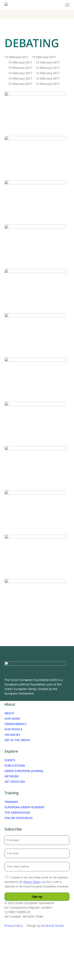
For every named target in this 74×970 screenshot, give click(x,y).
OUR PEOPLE (13, 729)
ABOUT (9, 713)
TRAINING (11, 802)
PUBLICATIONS (15, 765)
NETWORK (12, 776)
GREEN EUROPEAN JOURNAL (24, 771)
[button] (67, 5)
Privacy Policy (32, 881)
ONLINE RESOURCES (19, 818)
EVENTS (10, 760)
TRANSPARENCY (16, 724)
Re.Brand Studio (52, 926)
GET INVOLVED (15, 782)
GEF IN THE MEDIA (17, 740)
